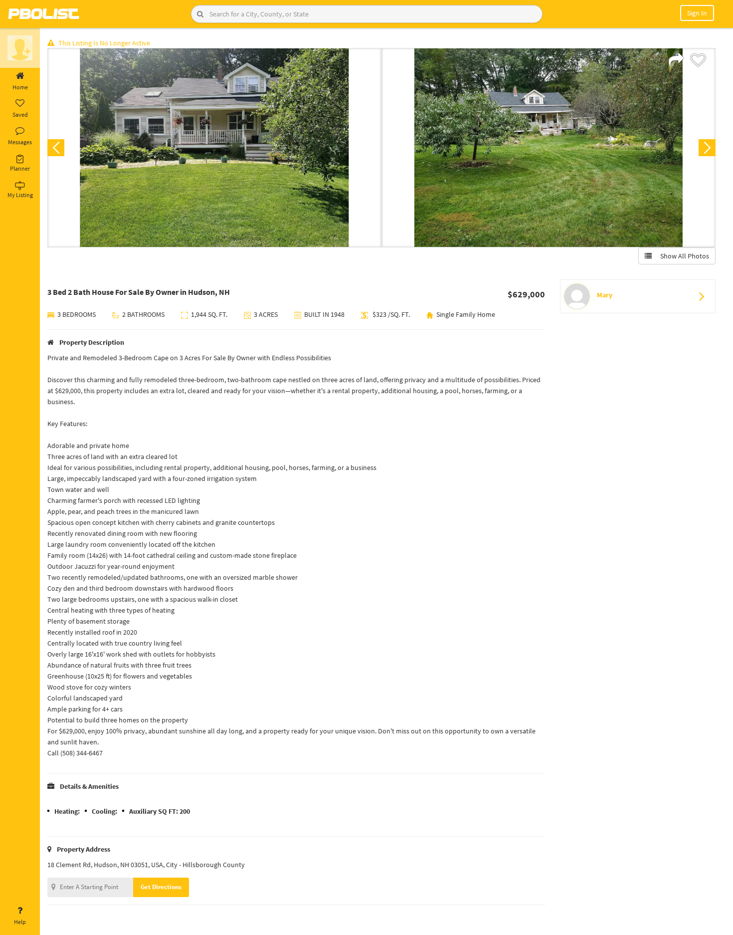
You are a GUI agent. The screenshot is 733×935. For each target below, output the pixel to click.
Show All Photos (682, 255)
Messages (20, 142)
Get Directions (161, 887)
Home (20, 87)
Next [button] (707, 147)
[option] (214, 147)
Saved (20, 114)
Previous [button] (55, 147)
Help (20, 922)
